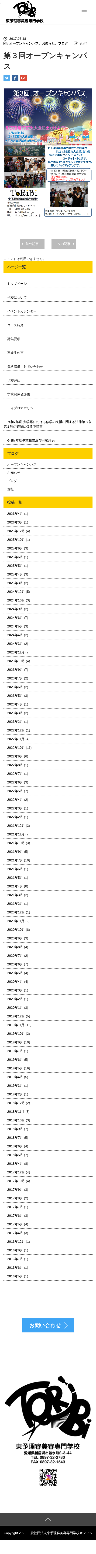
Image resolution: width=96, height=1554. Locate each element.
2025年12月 (16, 531)
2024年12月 (16, 591)
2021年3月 (15, 895)
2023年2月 (15, 721)
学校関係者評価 (18, 394)
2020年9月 (15, 938)
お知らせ (48, 43)
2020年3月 (15, 990)
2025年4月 (15, 574)
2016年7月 (15, 1259)
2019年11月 (15, 1025)
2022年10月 (16, 747)
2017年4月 (15, 1233)
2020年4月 (15, 981)
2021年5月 (15, 877)
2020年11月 (15, 921)
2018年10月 (16, 1120)
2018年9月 (15, 1129)
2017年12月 (16, 1172)
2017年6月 (15, 1215)
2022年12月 (16, 730)
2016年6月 (15, 1267)
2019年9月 (15, 1042)
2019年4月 (15, 1077)
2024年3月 (15, 643)
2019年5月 (15, 1068)
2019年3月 (15, 1085)
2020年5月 (15, 973)
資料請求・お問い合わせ (25, 366)
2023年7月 (15, 678)
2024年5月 (15, 626)
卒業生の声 (15, 353)
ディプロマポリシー (22, 408)
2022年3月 (15, 808)
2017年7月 (15, 1207)
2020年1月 (15, 1007)
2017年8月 (15, 1198)
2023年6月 (15, 687)
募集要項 (13, 339)
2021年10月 (16, 843)
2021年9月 (15, 851)
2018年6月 (15, 1146)
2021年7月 (15, 860)
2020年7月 (15, 955)
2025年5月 (15, 565)
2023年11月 (15, 652)
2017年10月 (16, 1181)
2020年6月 (15, 964)
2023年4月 (15, 704)
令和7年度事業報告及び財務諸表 (31, 440)
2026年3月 (15, 522)
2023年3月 (15, 713)
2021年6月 (15, 869)
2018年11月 (15, 1111)
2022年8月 (15, 765)
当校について (17, 297)
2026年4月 (15, 514)
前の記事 (32, 244)
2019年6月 (15, 1059)
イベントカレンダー (22, 311)
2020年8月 (15, 947)
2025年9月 (15, 548)
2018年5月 (15, 1155)
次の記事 (63, 244)
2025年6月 (15, 557)
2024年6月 (15, 617)
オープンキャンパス (24, 43)
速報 (10, 489)
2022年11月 (15, 739)
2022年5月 (15, 791)
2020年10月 (16, 929)
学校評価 (13, 380)
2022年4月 (15, 799)
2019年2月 (15, 1094)
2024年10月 (16, 600)
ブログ (63, 43)
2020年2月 (15, 999)
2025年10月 (16, 539)
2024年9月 (15, 609)
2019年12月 (16, 1016)
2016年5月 (15, 1276)
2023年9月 (15, 669)
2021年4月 (15, 886)
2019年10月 (16, 1033)
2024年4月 (15, 635)
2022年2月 (15, 817)
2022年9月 (15, 756)
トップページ (17, 284)
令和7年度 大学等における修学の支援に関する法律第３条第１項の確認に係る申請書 (47, 424)
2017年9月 (15, 1189)
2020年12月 (16, 912)
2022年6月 (15, 782)
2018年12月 (16, 1103)
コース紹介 (15, 325)
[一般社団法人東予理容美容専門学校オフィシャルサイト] (24, 12)
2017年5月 (15, 1224)
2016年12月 (16, 1241)
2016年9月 (15, 1250)
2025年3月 (15, 583)
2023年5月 (15, 695)
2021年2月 (15, 903)
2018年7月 (15, 1137)
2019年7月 (15, 1051)
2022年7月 (15, 773)
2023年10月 (16, 661)
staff (83, 43)
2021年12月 (16, 825)
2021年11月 (15, 834)
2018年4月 (15, 1163)
